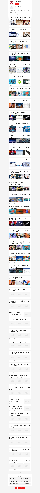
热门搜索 (20, 476)
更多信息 (17, 12)
